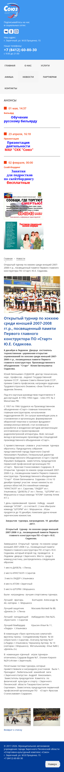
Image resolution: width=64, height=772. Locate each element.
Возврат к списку (13, 729)
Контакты (11, 88)
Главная (10, 65)
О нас (28, 65)
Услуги (45, 65)
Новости (28, 76)
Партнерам (50, 76)
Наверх (52, 764)
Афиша (9, 76)
